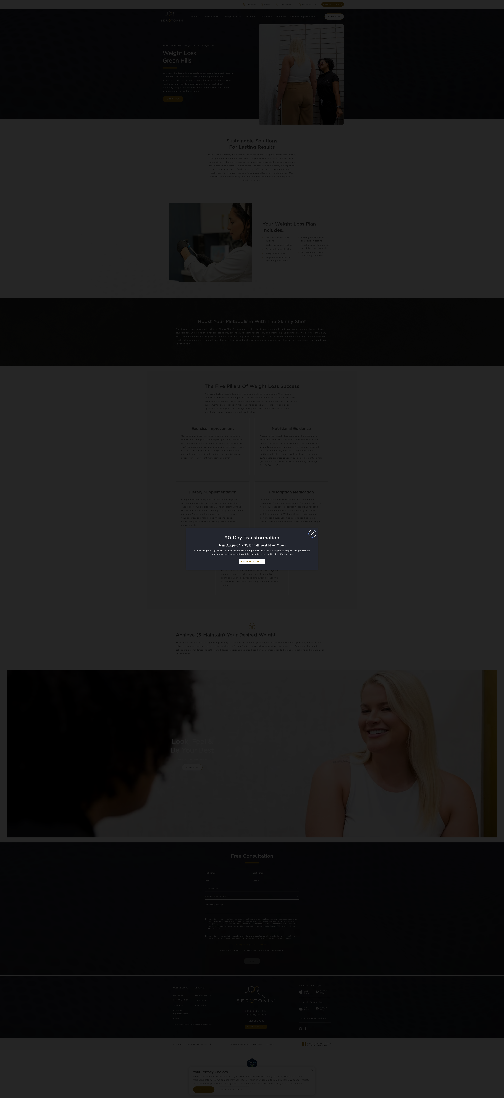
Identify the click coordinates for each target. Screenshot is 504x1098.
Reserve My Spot (252, 561)
